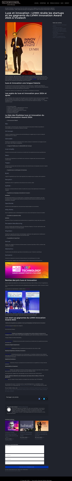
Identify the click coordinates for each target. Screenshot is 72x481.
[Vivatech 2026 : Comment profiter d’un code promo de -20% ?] (12, 426)
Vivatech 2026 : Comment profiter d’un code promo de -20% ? (11, 435)
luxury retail (39, 389)
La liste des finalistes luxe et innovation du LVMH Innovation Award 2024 (60, 31)
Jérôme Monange (23, 406)
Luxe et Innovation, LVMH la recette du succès (41, 434)
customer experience (34, 388)
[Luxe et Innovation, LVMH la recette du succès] (41, 426)
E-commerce (44, 388)
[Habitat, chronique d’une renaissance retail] (27, 426)
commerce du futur (23, 388)
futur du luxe (8, 389)
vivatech (12, 391)
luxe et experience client (19, 389)
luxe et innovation (31, 389)
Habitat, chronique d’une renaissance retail (26, 434)
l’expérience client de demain (27, 385)
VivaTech (28, 288)
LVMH (42, 100)
